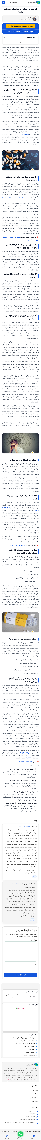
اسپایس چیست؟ (30, 1052)
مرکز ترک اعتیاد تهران (24, 753)
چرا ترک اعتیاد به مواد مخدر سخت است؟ (23, 1044)
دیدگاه (34, 940)
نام (36, 965)
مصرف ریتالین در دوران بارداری (13, 197)
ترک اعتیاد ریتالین (23, 134)
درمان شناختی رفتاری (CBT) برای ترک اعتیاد (22, 1038)
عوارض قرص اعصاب (29, 1046)
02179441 (28, 758)
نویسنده (28, 17)
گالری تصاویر (34, 1098)
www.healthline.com (26, 762)
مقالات (36, 1094)
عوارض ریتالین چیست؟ (17, 545)
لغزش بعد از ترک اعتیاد (28, 1041)
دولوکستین (31, 1049)
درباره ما (35, 1090)
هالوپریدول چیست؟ (29, 1055)
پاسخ (34, 877)
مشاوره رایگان (20, 1138)
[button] (4, 37)
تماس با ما (35, 1101)
